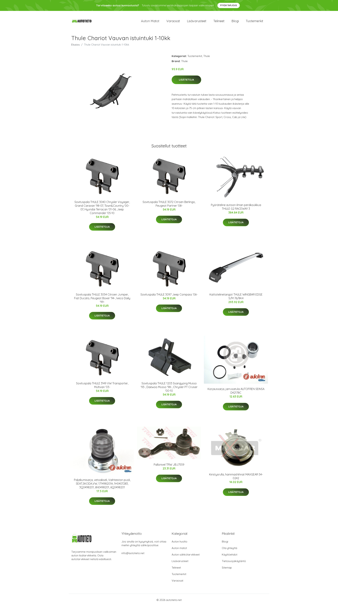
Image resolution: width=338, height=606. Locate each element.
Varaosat (173, 21)
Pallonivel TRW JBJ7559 (169, 464)
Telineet (218, 21)
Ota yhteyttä (229, 548)
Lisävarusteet (196, 21)
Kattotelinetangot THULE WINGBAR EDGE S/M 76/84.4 (235, 296)
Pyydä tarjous (228, 5)
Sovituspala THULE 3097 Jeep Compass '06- (169, 294)
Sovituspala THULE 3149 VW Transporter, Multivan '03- (102, 385)
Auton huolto (179, 541)
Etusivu (75, 44)
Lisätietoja (186, 79)
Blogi (235, 21)
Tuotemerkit (254, 21)
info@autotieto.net (132, 553)
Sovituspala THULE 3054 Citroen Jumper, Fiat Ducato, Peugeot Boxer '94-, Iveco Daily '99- (102, 298)
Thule (206, 56)
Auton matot (150, 21)
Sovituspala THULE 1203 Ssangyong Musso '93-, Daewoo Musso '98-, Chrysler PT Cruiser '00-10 (169, 387)
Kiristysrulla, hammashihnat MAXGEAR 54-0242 (236, 476)
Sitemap (227, 567)
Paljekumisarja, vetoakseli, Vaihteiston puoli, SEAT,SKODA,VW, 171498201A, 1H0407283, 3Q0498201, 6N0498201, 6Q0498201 (102, 483)
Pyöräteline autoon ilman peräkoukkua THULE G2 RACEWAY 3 (236, 206)
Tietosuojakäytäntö (234, 561)
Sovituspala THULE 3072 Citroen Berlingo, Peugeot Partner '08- (169, 203)
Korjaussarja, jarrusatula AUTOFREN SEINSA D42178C (236, 390)
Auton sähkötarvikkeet (186, 554)
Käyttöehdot (229, 554)
